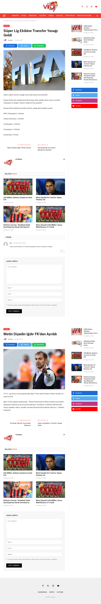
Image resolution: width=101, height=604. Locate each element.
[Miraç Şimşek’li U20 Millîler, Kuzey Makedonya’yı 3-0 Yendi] (50, 214)
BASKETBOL (33, 15)
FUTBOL (23, 15)
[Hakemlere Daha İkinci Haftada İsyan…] (76, 40)
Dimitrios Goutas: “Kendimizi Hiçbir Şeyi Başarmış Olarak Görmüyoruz (16, 226)
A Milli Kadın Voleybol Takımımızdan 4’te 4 (90, 28)
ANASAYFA (15, 15)
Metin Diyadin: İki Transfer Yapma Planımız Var (49, 199)
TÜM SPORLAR (70, 15)
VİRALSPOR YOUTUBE (84, 15)
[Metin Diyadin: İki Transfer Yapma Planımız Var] (50, 187)
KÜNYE (52, 592)
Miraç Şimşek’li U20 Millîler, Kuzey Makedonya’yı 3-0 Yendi (49, 226)
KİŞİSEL (51, 15)
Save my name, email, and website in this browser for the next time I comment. (32, 305)
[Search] (97, 15)
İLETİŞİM (60, 592)
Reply (62, 250)
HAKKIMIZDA (42, 592)
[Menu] (4, 15)
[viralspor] (50, 6)
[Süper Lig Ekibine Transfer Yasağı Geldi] (34, 70)
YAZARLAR (59, 15)
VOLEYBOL (42, 15)
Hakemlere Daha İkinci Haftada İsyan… (89, 40)
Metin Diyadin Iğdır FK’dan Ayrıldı (19, 148)
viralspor (10, 40)
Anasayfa (6, 20)
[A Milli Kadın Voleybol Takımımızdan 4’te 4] (76, 28)
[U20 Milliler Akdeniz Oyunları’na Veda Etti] (17, 187)
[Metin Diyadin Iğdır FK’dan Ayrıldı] (34, 369)
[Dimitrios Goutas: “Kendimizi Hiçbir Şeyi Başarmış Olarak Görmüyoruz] (17, 214)
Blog (11, 20)
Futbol (6, 26)
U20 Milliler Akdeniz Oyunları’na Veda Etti (17, 199)
